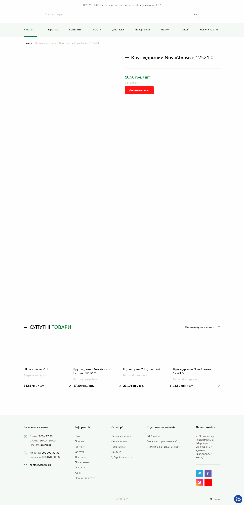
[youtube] (208, 482)
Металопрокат (120, 441)
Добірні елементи (121, 457)
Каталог (79, 436)
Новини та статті (85, 478)
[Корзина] (218, 14)
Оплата (79, 452)
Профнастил (118, 446)
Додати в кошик (139, 90)
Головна (28, 43)
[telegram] (199, 476)
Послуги (80, 467)
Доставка (80, 457)
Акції (78, 473)
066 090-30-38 (91, 5)
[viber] (208, 476)
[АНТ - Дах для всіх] (30, 14)
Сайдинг (116, 452)
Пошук (195, 14)
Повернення (82, 462)
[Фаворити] (212, 14)
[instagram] (199, 485)
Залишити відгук (204, 296)
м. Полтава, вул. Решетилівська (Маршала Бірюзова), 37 (131, 5)
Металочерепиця (121, 436)
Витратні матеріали (45, 43)
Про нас (80, 441)
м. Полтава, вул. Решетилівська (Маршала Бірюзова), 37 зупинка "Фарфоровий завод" (205, 447)
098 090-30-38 (50, 452)
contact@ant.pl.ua (40, 465)
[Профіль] (205, 14)
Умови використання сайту (163, 441)
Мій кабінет (154, 436)
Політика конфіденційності (163, 446)
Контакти (80, 446)
